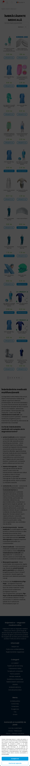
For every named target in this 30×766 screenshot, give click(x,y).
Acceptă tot (15, 759)
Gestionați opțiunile (15, 763)
